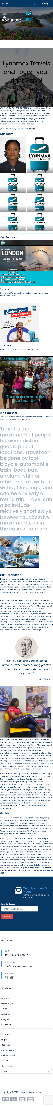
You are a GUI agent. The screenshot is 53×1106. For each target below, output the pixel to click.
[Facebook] (12, 977)
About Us (5, 998)
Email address (8, 904)
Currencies (6, 1066)
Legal (4, 1039)
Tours (4, 1008)
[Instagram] (6, 977)
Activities (5, 1014)
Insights (5, 1019)
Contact (5, 1045)
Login (34, 3)
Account (5, 1034)
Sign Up (45, 3)
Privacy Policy (8, 1055)
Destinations (7, 1003)
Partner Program (9, 1050)
